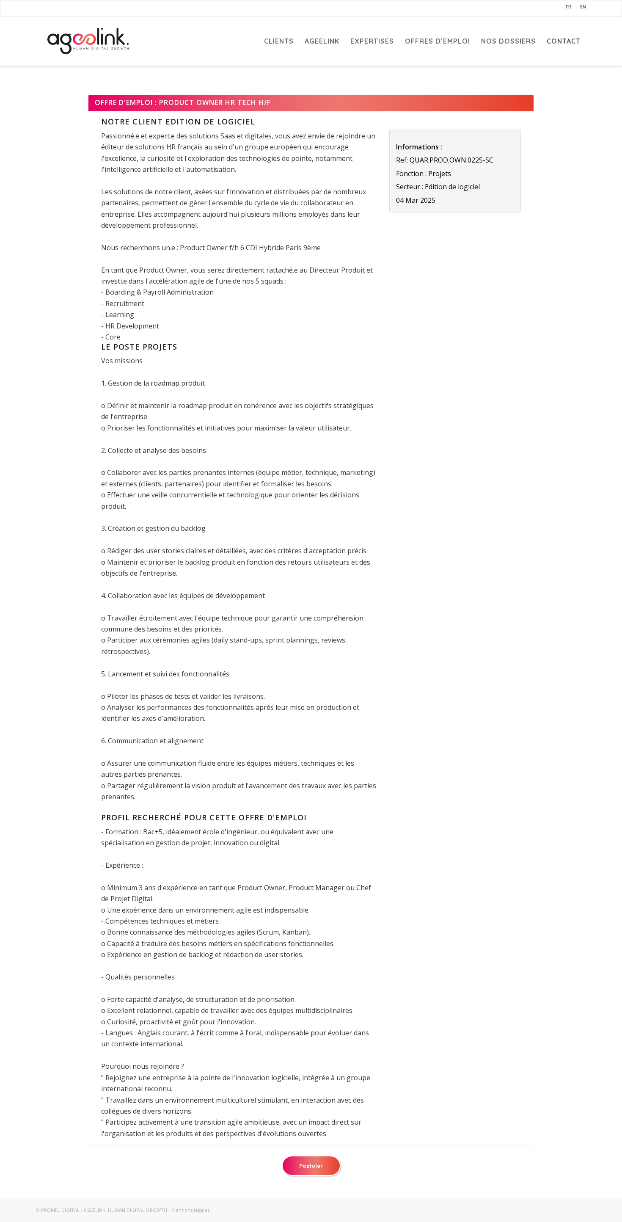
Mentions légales (190, 1210)
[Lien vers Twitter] (55, 8)
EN (583, 6)
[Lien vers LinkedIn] (70, 8)
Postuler (311, 1165)
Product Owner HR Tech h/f (215, 102)
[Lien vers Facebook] (39, 8)
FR (568, 6)
